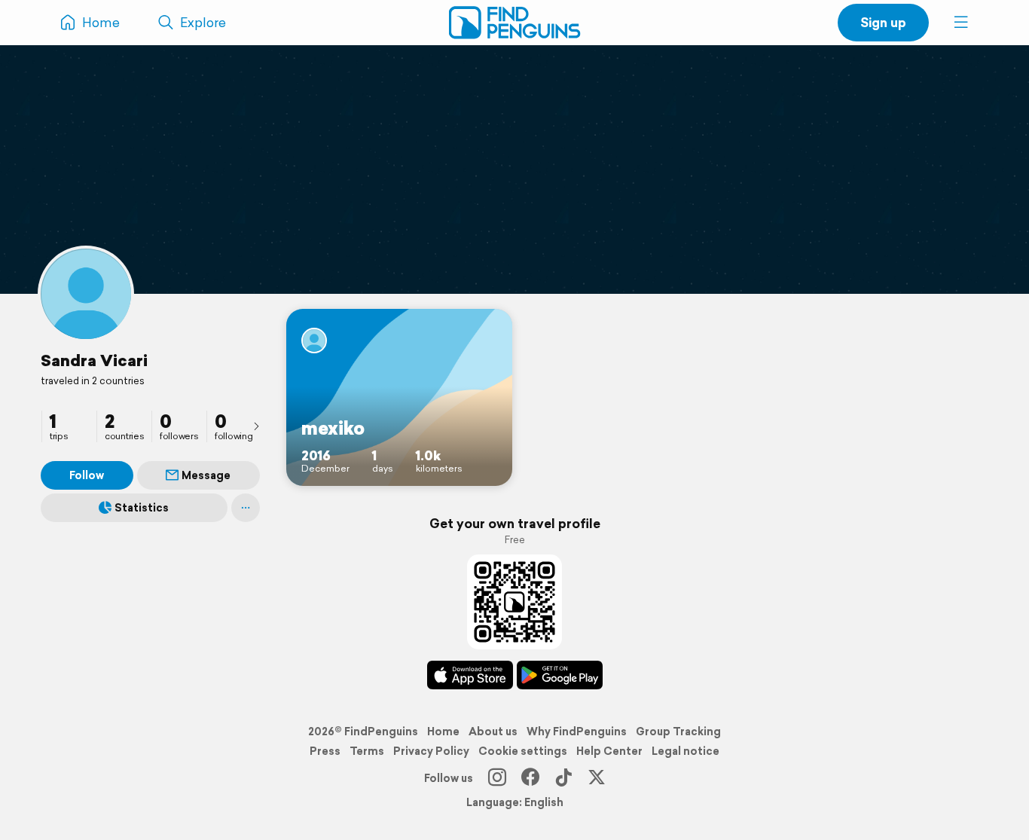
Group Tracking (678, 731)
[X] (597, 778)
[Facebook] (530, 778)
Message (206, 475)
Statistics (142, 507)
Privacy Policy (431, 751)
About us (493, 731)
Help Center (609, 751)
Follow (86, 475)
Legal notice (685, 751)
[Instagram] (497, 778)
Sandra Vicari (94, 360)
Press (325, 751)
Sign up (883, 22)
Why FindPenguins (577, 731)
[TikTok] (563, 778)
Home (443, 731)
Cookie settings (522, 751)
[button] (961, 22)
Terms (367, 751)
